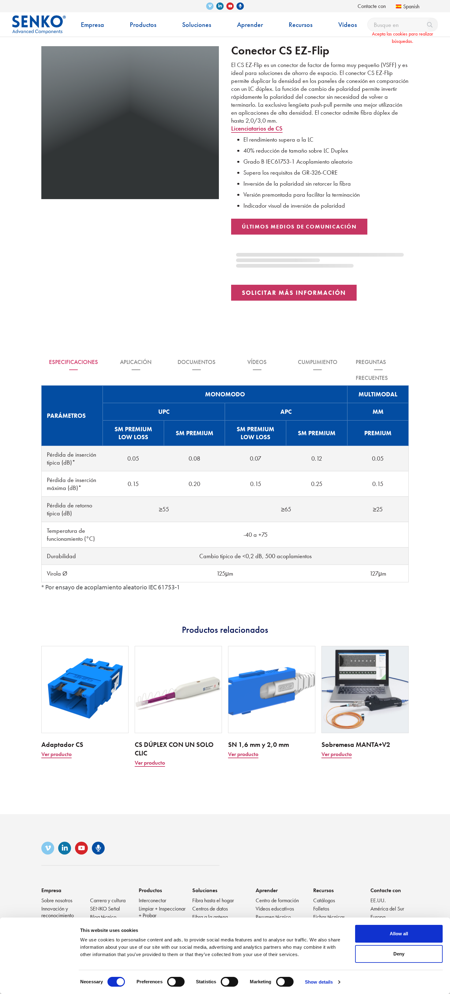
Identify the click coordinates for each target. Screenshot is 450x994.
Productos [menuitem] (143, 24)
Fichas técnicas (329, 916)
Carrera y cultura (108, 900)
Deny (398, 953)
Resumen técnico (273, 916)
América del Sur (387, 908)
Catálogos (324, 900)
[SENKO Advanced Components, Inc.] (39, 20)
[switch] (176, 982)
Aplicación (136, 362)
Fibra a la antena (210, 916)
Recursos (323, 890)
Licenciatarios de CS (257, 128)
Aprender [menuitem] (250, 24)
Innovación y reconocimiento (57, 912)
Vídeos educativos (275, 908)
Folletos (321, 908)
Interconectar (152, 900)
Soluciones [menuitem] (196, 24)
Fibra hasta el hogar (213, 900)
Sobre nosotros (56, 900)
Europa (377, 916)
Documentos (197, 362)
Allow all (399, 933)
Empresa (51, 890)
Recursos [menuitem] (301, 24)
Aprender (267, 890)
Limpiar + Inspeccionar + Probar (162, 912)
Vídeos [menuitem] (347, 24)
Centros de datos (210, 908)
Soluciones (204, 890)
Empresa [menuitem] (92, 24)
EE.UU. (378, 900)
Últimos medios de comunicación (299, 226)
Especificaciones (73, 362)
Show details (319, 982)
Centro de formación (277, 900)
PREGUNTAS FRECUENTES (372, 364)
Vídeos (257, 362)
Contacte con (372, 5)
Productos (150, 890)
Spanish (411, 6)
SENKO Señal (105, 908)
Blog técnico (103, 916)
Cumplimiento (317, 362)
